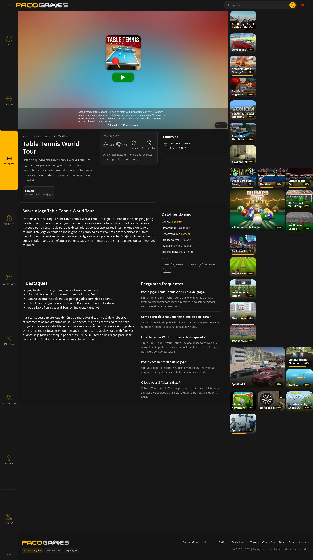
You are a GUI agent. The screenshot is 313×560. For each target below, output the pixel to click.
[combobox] (260, 5)
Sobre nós (208, 542)
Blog (281, 542)
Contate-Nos (190, 542)
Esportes (177, 222)
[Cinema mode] (218, 125)
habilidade (210, 264)
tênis (167, 270)
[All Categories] (9, 554)
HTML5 (179, 264)
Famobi (185, 234)
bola (167, 264)
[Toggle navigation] (9, 6)
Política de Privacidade (232, 542)
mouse (194, 264)
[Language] (305, 5)
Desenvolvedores (299, 542)
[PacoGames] (46, 543)
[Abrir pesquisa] (292, 5)
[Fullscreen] (224, 125)
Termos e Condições (262, 542)
